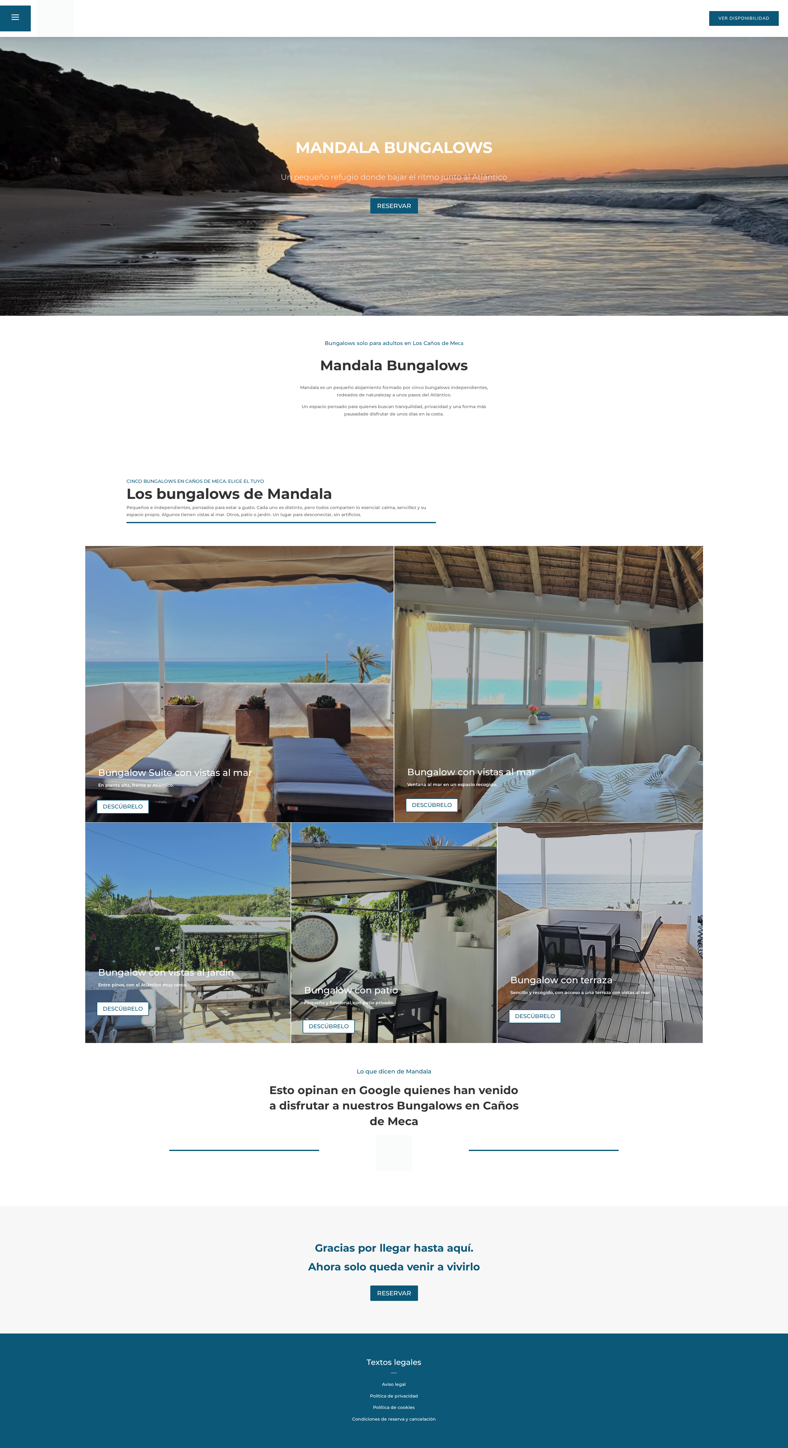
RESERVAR (394, 206)
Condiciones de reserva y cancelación (394, 1419)
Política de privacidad (394, 1396)
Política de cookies (394, 1407)
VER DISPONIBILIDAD (744, 18)
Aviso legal (394, 1384)
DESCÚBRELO (123, 806)
